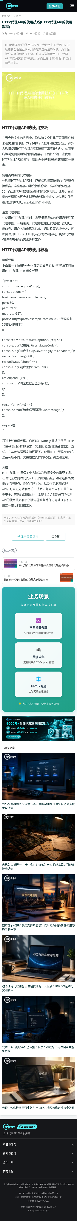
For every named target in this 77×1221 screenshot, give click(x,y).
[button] (71, 6)
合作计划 (8, 1162)
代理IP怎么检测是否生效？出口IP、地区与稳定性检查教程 (38, 1107)
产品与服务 (9, 1144)
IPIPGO (6, 16)
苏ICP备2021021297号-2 (38, 1210)
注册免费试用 (29, 536)
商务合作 (8, 1171)
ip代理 (17, 16)
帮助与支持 (9, 1153)
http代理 (9, 550)
